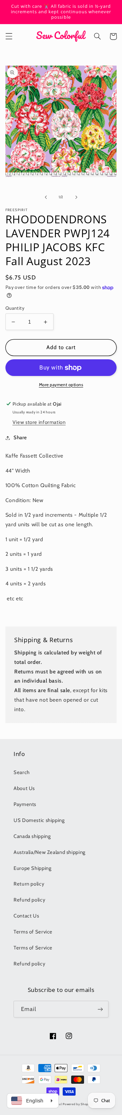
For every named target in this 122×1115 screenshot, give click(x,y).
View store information (39, 422)
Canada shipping (32, 836)
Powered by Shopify (77, 1104)
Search (22, 772)
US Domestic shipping (39, 820)
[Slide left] (45, 197)
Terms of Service (33, 932)
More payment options (61, 384)
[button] (9, 36)
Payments (25, 804)
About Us (24, 788)
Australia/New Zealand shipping (49, 852)
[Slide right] (76, 197)
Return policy (29, 884)
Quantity (14, 308)
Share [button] (20, 437)
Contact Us (26, 916)
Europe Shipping (32, 868)
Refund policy (29, 900)
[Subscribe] (100, 1009)
